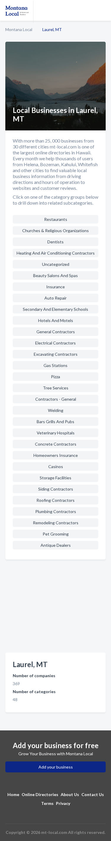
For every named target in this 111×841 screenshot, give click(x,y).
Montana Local (18, 29)
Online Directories (40, 794)
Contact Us (92, 794)
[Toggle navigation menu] (103, 10)
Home (13, 794)
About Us (70, 794)
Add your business (55, 766)
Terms (47, 803)
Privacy (63, 803)
